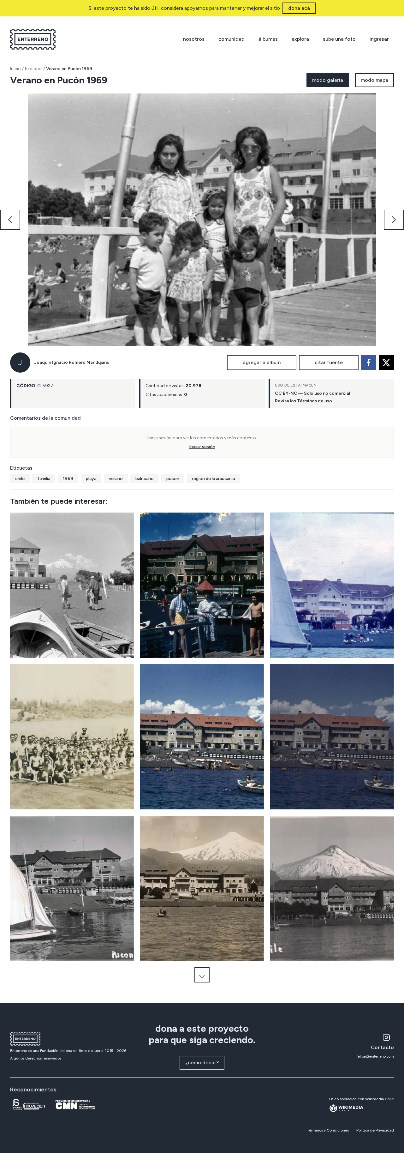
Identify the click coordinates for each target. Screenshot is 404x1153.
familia (43, 478)
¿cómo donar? (202, 1063)
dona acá (299, 8)
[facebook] (368, 362)
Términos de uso (314, 401)
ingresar (379, 39)
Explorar (33, 68)
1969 (68, 478)
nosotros (194, 39)
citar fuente (329, 362)
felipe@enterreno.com (375, 1056)
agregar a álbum (262, 362)
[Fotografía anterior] (10, 220)
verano (116, 478)
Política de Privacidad (375, 1130)
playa (91, 478)
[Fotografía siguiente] (394, 220)
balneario (144, 478)
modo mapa (374, 80)
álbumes (268, 39)
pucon (172, 478)
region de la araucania (213, 478)
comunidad (231, 39)
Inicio (15, 68)
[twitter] (386, 362)
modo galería (327, 80)
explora (300, 39)
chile (20, 478)
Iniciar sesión (202, 446)
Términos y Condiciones (328, 1130)
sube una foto (339, 39)
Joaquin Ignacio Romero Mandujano (72, 362)
